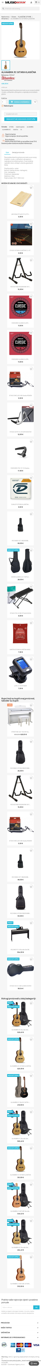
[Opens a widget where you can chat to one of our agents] (34, 1363)
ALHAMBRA (30, 127)
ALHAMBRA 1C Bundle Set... (20, 1138)
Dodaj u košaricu (20, 102)
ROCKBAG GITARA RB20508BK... (20, 913)
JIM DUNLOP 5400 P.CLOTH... (20, 214)
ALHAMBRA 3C (6, 129)
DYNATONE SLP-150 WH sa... (20, 732)
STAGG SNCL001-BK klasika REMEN (20, 395)
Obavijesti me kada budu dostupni (20, 119)
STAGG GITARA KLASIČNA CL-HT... (20, 250)
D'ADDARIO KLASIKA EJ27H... (20, 323)
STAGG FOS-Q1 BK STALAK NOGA (20, 613)
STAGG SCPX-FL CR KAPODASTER (20, 432)
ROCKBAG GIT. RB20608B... (20, 541)
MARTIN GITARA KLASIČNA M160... (20, 649)
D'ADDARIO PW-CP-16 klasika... (20, 468)
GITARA (11, 127)
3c (21, 129)
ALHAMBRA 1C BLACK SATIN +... (20, 1102)
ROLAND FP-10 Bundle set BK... (20, 949)
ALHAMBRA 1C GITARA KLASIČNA (20, 1175)
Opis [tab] (7, 152)
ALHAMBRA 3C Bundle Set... (20, 1030)
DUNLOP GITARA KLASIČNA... (20, 504)
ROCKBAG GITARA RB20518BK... (20, 768)
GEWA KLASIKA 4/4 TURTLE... (20, 577)
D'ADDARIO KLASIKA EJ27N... (20, 359)
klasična (15, 129)
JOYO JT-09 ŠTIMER (20, 686)
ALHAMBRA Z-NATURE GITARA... (20, 1284)
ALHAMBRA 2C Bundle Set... (20, 1247)
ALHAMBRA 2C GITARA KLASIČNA (20, 1066)
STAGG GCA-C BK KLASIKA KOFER (20, 986)
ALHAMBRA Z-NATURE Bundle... (20, 1211)
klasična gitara (20, 127)
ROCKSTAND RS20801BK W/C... (20, 287)
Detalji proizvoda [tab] (18, 152)
